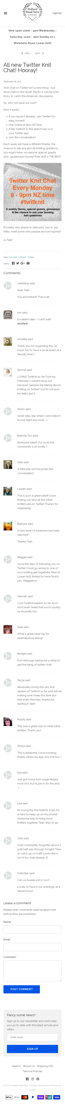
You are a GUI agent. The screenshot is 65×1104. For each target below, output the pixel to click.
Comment (10, 957)
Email (7, 939)
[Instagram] (32, 1079)
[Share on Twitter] (17, 263)
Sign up (32, 1048)
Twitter (30, 257)
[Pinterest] (37, 1079)
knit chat (13, 257)
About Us (28, 1066)
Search (16, 1066)
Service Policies (32, 1071)
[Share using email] (28, 263)
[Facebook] (27, 1079)
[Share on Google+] (23, 263)
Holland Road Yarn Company (24, 1085)
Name (7, 922)
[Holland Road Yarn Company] (32, 13)
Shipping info (45, 1066)
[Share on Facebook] (13, 263)
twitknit (22, 257)
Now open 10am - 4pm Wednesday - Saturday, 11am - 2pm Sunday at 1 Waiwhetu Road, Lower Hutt (33, 37)
